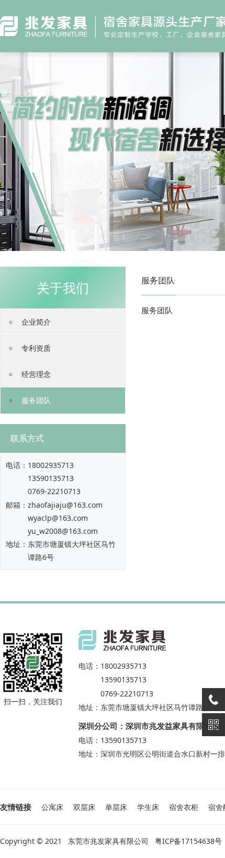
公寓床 (52, 807)
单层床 (116, 807)
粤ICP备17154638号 (188, 841)
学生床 (148, 807)
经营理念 (36, 374)
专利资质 (36, 348)
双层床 (84, 807)
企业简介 (36, 322)
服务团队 (36, 400)
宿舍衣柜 (183, 807)
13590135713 (51, 478)
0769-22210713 (54, 491)
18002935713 (51, 465)
